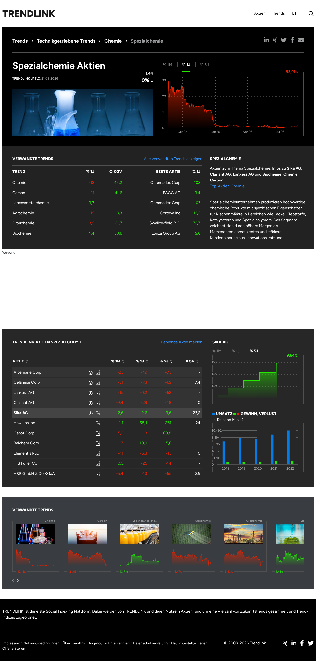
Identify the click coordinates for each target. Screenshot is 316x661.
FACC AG (171, 192)
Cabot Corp (24, 433)
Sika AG (21, 412)
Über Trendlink (74, 643)
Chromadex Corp (165, 182)
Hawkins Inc (24, 423)
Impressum (11, 643)
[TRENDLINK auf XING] (285, 643)
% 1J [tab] (186, 64)
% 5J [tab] (204, 64)
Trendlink (28, 14)
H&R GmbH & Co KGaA (34, 473)
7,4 (197, 382)
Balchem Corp (26, 443)
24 (198, 423)
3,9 (197, 473)
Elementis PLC (26, 453)
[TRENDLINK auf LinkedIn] (293, 643)
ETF (295, 13)
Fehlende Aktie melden (181, 342)
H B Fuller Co (25, 463)
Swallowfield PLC (164, 223)
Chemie (113, 41)
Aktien (260, 13)
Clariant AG (24, 402)
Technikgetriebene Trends (66, 41)
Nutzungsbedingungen (41, 643)
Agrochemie (23, 213)
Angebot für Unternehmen (109, 643)
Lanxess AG (24, 392)
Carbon (18, 192)
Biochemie (21, 233)
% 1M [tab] (167, 64)
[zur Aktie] (97, 372)
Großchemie (23, 223)
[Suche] (310, 13)
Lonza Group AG (166, 233)
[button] (266, 40)
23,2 (196, 412)
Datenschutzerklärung (150, 643)
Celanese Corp (27, 382)
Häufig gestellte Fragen (189, 643)
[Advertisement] (158, 289)
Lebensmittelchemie (30, 202)
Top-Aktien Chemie (227, 186)
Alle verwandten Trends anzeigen (173, 158)
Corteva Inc (170, 213)
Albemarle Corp (27, 372)
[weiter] (17, 580)
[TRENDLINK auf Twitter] (311, 643)
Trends (279, 14)
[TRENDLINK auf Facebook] (302, 643)
